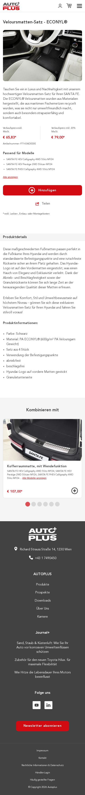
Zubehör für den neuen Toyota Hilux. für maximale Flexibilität (42, 662)
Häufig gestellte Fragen (42, 780)
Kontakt (42, 758)
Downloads (43, 600)
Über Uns (42, 608)
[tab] (27, 504)
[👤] (60, 6)
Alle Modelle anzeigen (34, 478)
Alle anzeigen (10, 177)
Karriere (42, 616)
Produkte (42, 584)
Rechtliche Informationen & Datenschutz (43, 765)
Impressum (42, 751)
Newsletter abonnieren (43, 726)
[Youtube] (37, 705)
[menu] (79, 6)
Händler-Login (42, 773)
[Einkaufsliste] (69, 6)
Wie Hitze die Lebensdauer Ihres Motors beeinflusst (42, 675)
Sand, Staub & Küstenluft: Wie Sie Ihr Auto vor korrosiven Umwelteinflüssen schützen (42, 648)
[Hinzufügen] (74, 490)
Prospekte (42, 592)
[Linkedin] (48, 705)
